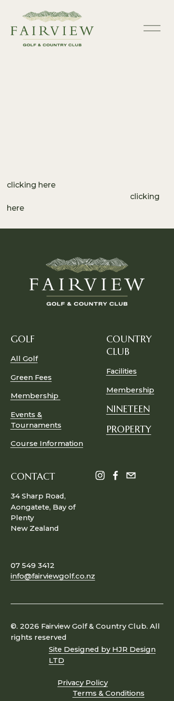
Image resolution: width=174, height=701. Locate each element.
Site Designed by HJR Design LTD (102, 654)
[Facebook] (115, 475)
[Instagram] (100, 475)
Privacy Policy (83, 682)
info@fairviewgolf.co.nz (53, 576)
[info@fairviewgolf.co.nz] (131, 475)
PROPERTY (128, 429)
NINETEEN (128, 409)
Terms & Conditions (108, 693)
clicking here (31, 184)
